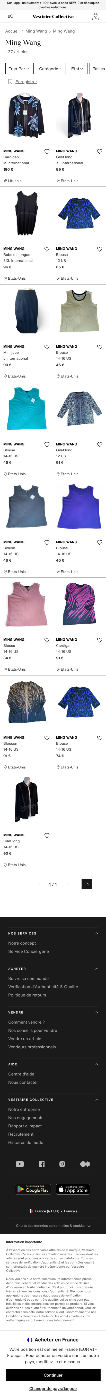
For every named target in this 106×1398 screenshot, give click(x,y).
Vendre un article (24, 1038)
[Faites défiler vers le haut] (87, 884)
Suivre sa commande (28, 978)
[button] (95, 16)
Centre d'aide (21, 1074)
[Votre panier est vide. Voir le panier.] (95, 16)
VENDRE (16, 1012)
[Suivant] (66, 884)
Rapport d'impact (25, 1126)
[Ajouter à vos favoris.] (47, 151)
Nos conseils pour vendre (32, 1030)
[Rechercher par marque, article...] (10, 16)
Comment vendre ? (26, 1022)
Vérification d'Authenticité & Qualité (43, 987)
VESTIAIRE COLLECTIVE (31, 1100)
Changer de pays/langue (53, 1388)
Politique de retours (27, 995)
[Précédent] (40, 884)
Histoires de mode (25, 1142)
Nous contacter (23, 1082)
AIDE (12, 1064)
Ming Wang (36, 31)
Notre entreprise (24, 1109)
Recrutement (20, 1134)
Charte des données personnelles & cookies (50, 1225)
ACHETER (17, 969)
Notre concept (22, 943)
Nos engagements (25, 1117)
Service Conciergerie (28, 951)
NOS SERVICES (22, 933)
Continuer (53, 1375)
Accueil (12, 31)
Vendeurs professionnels (32, 1047)
